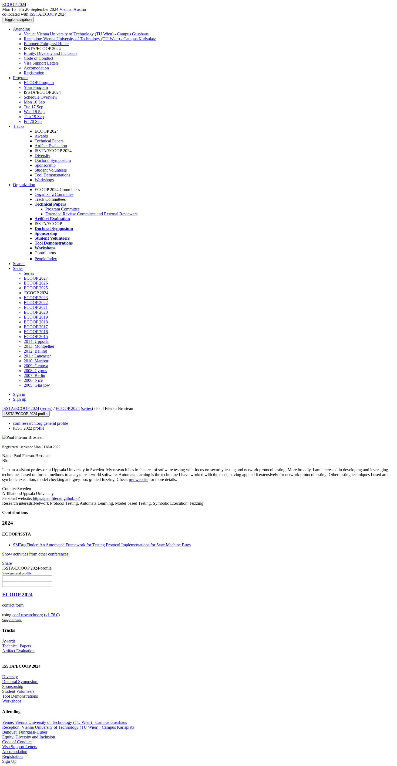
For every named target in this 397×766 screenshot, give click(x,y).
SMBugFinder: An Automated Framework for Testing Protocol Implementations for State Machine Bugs (102, 545)
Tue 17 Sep (33, 107)
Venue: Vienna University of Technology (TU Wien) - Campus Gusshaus (86, 34)
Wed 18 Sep (34, 111)
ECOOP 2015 (36, 336)
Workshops (44, 180)
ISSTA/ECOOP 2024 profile (26, 414)
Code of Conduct (38, 58)
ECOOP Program (39, 82)
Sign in (19, 394)
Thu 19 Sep (34, 116)
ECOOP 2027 (36, 278)
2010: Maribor (36, 361)
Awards (41, 136)
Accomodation (36, 68)
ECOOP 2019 (36, 317)
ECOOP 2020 (36, 312)
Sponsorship (45, 165)
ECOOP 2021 (36, 307)
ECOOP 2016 (36, 331)
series (46, 408)
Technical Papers (49, 141)
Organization (24, 184)
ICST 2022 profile (28, 428)
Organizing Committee (54, 194)
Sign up (19, 399)
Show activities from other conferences (35, 554)
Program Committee (62, 209)
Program (20, 77)
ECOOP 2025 (36, 288)
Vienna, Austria (72, 9)
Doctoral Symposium (53, 160)
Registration (34, 73)
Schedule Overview (41, 97)
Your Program (36, 87)
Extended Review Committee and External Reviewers (91, 214)
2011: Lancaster (37, 356)
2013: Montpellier (39, 346)
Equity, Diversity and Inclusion (50, 53)
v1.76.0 (51, 615)
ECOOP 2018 (36, 322)
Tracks (18, 126)
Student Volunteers (51, 170)
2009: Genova (36, 365)
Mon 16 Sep (34, 102)
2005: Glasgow (37, 385)
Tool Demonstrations (52, 175)
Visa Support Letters (41, 63)
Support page (12, 620)
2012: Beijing (35, 351)
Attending (21, 29)
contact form (12, 605)
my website (138, 479)
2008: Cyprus (35, 370)
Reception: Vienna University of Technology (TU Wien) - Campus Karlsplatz (90, 38)
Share (7, 563)
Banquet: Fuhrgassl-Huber (46, 43)
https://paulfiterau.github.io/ (56, 498)
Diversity (42, 155)
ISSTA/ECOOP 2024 (47, 14)
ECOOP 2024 (68, 408)
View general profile (17, 573)
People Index (46, 258)
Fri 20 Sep (33, 121)
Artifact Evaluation (51, 145)
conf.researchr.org (27, 615)
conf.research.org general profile (40, 423)
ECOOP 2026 (36, 283)
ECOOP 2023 (36, 297)
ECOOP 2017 (36, 327)
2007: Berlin (34, 375)
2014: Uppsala (36, 341)
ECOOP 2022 (36, 302)
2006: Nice (33, 380)
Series (29, 273)
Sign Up (9, 761)
